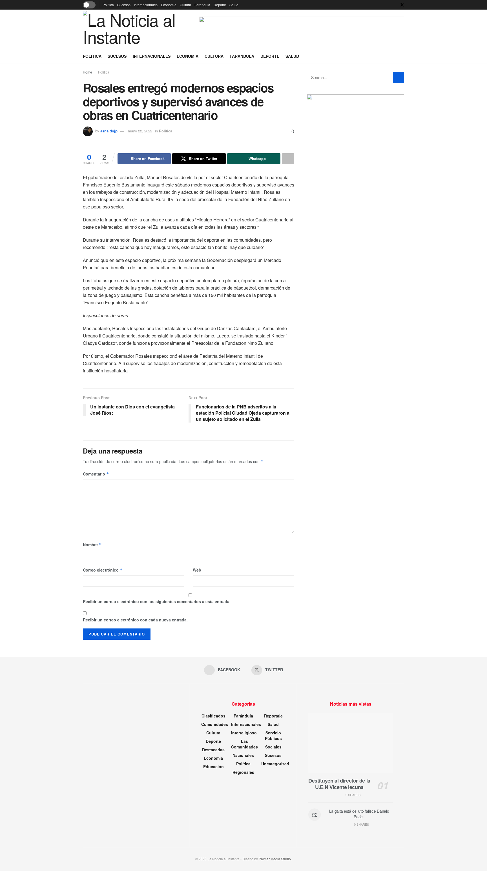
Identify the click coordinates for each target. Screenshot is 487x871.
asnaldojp (109, 131)
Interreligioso (244, 733)
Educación (213, 766)
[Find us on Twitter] (402, 5)
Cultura (185, 4)
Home (87, 72)
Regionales (243, 772)
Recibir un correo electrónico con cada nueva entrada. (135, 620)
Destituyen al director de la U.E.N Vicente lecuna (339, 784)
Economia (168, 4)
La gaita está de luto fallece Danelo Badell (359, 813)
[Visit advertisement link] (301, 29)
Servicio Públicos (273, 735)
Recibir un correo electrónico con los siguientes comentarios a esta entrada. (157, 601)
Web (197, 570)
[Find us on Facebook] (394, 5)
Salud (233, 4)
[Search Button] (402, 56)
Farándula (202, 4)
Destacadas (213, 749)
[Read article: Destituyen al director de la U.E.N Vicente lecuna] (350, 743)
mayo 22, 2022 (140, 131)
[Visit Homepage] (135, 29)
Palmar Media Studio (275, 858)
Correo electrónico (103, 570)
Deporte (220, 4)
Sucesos (123, 4)
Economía (213, 758)
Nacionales (243, 755)
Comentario (96, 474)
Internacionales (146, 4)
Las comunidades (244, 744)
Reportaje (273, 716)
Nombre (92, 544)
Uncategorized (275, 763)
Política (108, 4)
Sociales (273, 747)
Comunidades (214, 724)
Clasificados (213, 716)
